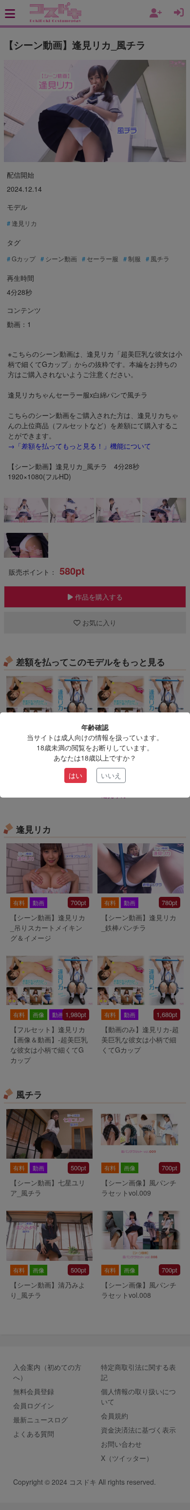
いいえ (111, 775)
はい (75, 775)
